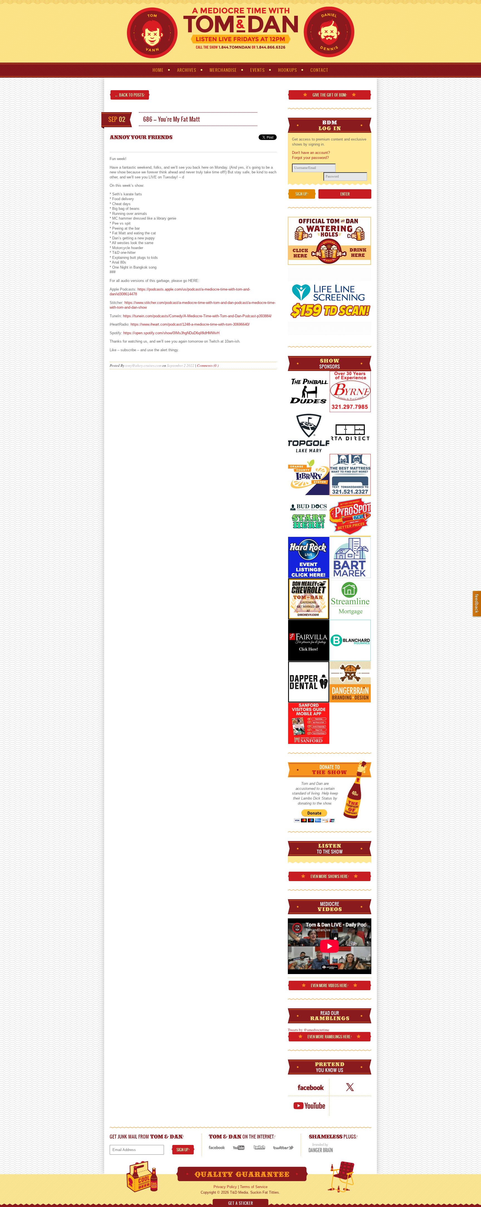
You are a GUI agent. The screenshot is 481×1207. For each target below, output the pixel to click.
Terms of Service (254, 1187)
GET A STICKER (240, 1203)
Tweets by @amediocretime (308, 1029)
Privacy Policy (225, 1187)
